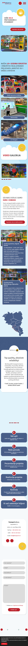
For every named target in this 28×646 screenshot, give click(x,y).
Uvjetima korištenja (18, 605)
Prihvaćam (4, 643)
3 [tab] (6, 179)
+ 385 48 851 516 (16, 530)
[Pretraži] (20, 3)
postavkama (4, 641)
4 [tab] (9, 179)
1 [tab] (2, 179)
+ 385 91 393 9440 (15, 533)
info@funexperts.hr (16, 535)
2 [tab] (4, 179)
